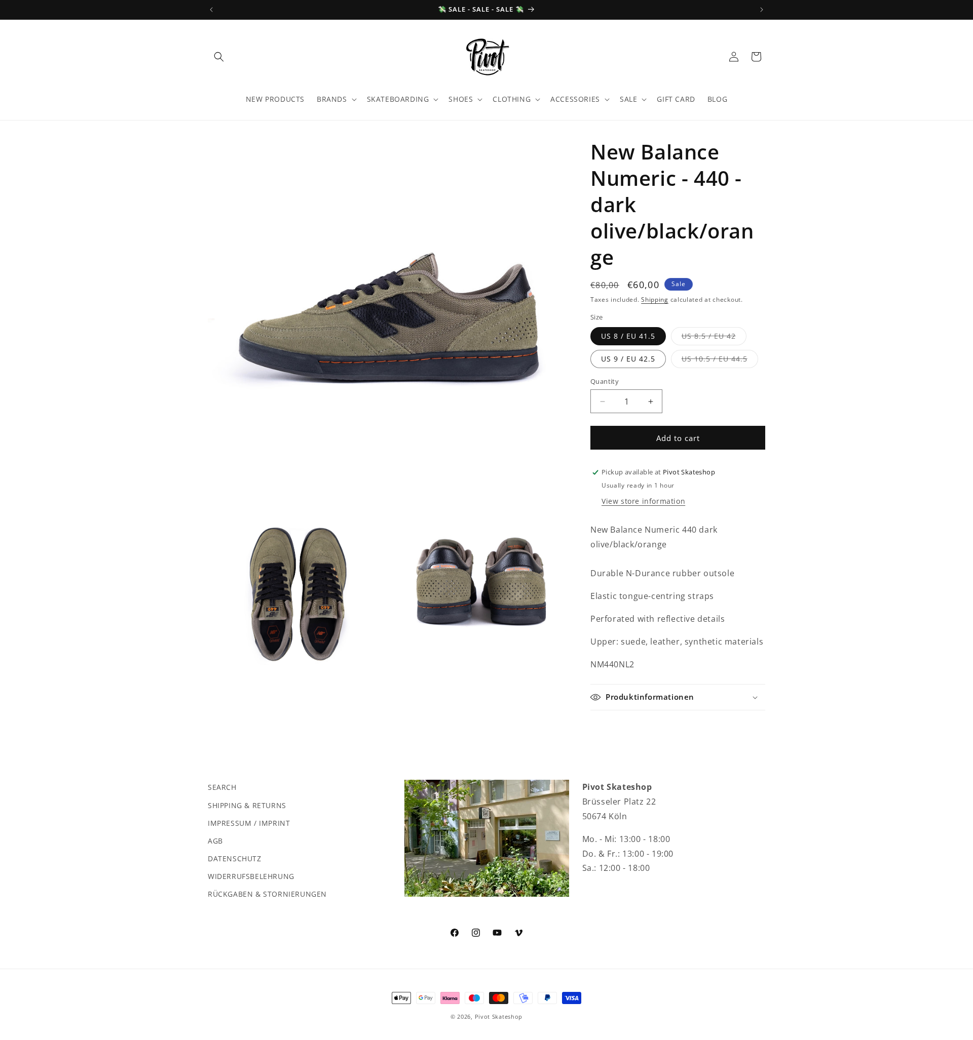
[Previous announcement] (211, 9)
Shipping (654, 299)
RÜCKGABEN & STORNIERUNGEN (267, 894)
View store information (643, 501)
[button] (219, 57)
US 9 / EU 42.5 (628, 359)
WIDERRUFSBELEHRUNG (251, 876)
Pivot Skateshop (499, 1016)
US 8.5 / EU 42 (714, 338)
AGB (215, 840)
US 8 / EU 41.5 (628, 336)
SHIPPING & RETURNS (247, 805)
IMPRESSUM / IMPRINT (249, 822)
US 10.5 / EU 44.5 (720, 360)
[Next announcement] (762, 9)
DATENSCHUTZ (234, 858)
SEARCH (222, 787)
